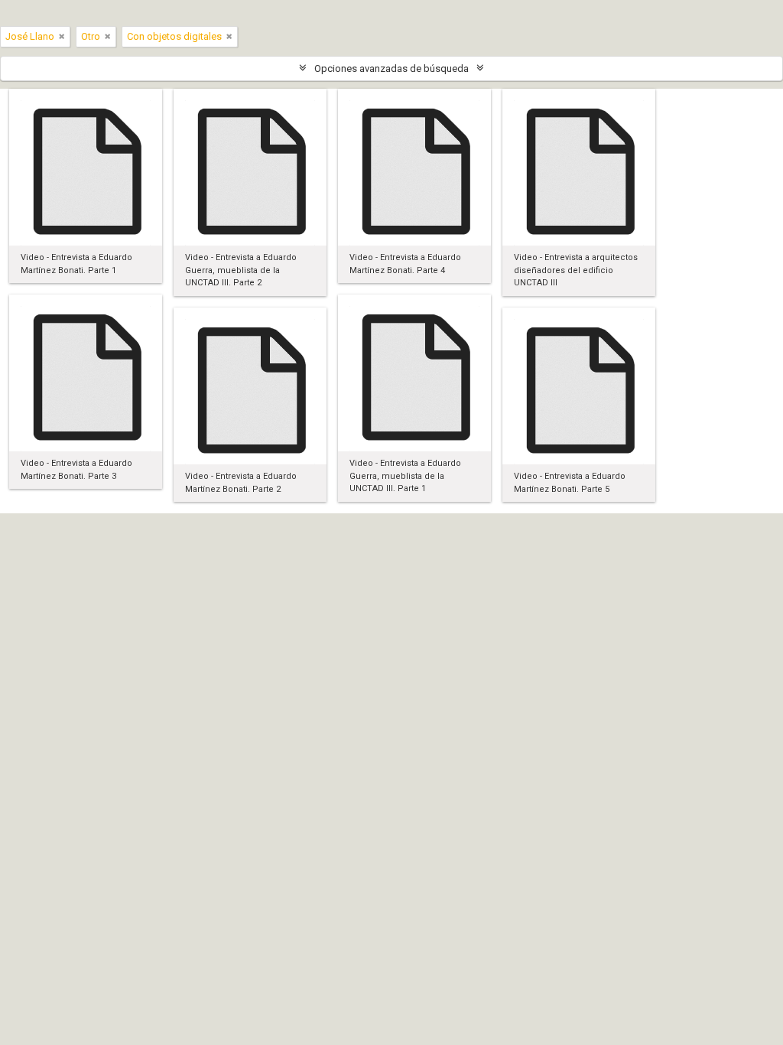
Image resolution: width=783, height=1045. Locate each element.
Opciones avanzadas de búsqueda (391, 68)
